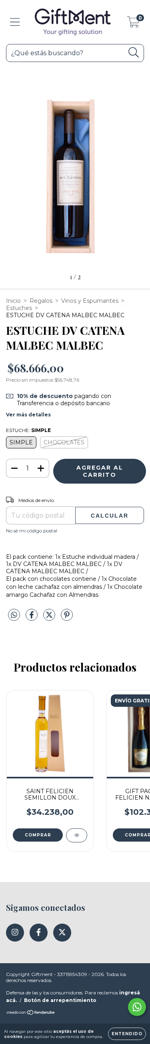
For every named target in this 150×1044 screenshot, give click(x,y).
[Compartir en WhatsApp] (14, 615)
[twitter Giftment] (62, 933)
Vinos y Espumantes (89, 300)
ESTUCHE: (28, 430)
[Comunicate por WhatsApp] (137, 1007)
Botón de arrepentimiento (60, 1000)
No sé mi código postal (31, 531)
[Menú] (15, 22)
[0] (133, 24)
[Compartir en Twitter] (50, 618)
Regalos (41, 300)
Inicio (13, 300)
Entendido (127, 1033)
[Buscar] (133, 52)
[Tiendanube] (31, 1013)
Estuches (19, 308)
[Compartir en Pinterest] (67, 618)
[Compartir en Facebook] (32, 618)
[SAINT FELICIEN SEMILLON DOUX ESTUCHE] (76, 835)
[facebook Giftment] (39, 933)
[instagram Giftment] (15, 933)
